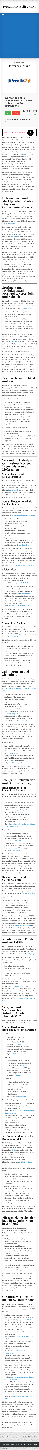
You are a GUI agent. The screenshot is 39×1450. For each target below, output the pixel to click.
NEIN (16, 113)
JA (8, 113)
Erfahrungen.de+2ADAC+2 (19, 583)
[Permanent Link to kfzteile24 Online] (19, 81)
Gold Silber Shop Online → (29, 1437)
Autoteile (21, 62)
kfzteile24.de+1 (24, 545)
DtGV (7, 266)
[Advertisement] (19, 37)
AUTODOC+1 (19, 1044)
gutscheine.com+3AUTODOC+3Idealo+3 (20, 565)
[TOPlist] (3, 1449)
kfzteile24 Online (19, 66)
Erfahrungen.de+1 (26, 308)
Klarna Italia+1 (25, 721)
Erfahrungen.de (13, 490)
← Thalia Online (5, 1437)
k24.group (27, 154)
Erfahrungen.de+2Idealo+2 (22, 925)
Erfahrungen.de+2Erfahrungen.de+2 (24, 515)
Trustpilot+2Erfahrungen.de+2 (18, 606)
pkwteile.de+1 (23, 1065)
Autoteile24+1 (22, 1096)
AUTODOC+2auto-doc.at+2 (19, 1054)
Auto (17, 62)
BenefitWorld (14, 237)
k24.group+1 (31, 954)
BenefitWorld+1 (26, 594)
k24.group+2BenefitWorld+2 (23, 1320)
